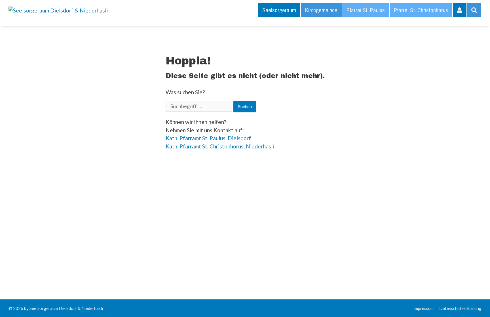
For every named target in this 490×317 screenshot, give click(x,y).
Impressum (423, 308)
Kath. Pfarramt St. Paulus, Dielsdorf (208, 138)
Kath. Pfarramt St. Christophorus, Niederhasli (220, 146)
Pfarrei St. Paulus (366, 10)
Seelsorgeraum (279, 10)
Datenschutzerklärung (460, 308)
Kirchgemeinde (321, 10)
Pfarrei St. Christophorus (421, 10)
